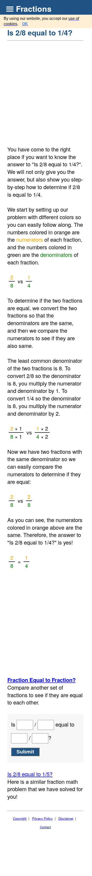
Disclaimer (65, 818)
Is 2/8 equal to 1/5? (30, 774)
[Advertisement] (46, 89)
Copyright (19, 818)
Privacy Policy (42, 818)
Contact (45, 827)
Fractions (34, 8)
